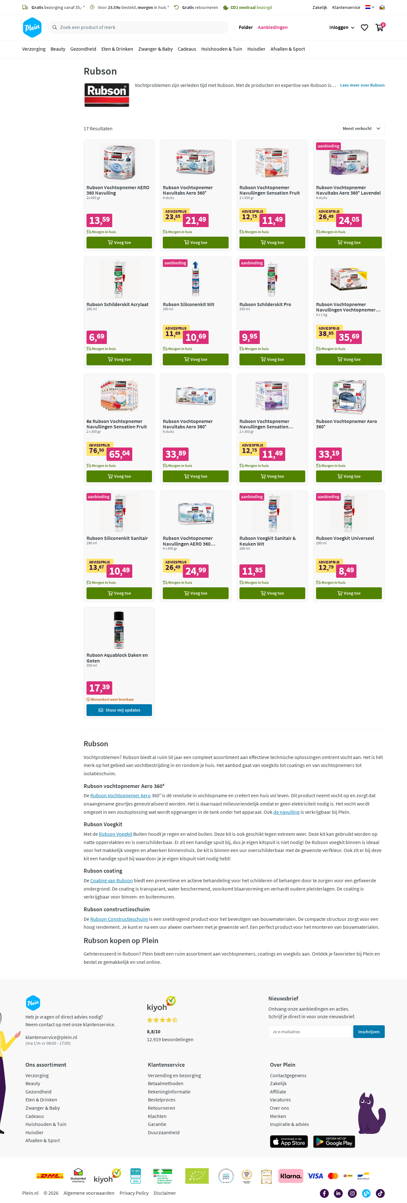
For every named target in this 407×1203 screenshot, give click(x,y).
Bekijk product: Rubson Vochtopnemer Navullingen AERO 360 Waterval (195, 546)
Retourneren (161, 1108)
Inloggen (338, 27)
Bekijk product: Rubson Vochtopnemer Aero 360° (349, 429)
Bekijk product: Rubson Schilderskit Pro (272, 312)
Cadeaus (187, 49)
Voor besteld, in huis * (133, 7)
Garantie (157, 1124)
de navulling (286, 812)
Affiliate (278, 1091)
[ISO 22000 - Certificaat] (226, 1176)
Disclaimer (165, 1193)
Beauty (58, 49)
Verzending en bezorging (174, 1075)
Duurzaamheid (164, 1132)
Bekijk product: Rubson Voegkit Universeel (349, 546)
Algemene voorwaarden (89, 1193)
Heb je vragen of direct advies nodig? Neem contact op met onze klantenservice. (70, 1020)
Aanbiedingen (273, 27)
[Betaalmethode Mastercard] (333, 1176)
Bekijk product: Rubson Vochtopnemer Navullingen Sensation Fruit (272, 195)
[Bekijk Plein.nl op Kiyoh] (107, 1176)
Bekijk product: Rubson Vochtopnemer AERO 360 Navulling (119, 195)
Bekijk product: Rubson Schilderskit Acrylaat (119, 312)
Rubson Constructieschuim (119, 919)
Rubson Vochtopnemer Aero (120, 795)
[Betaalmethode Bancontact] (363, 1176)
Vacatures (280, 1099)
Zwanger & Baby (155, 49)
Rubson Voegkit (115, 834)
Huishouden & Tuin (221, 49)
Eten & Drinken (117, 49)
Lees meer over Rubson (362, 85)
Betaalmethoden (165, 1083)
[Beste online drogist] (247, 1176)
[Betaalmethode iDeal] (348, 1176)
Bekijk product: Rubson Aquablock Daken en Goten (119, 663)
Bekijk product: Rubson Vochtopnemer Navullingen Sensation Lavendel (272, 429)
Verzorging (33, 49)
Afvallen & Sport (288, 49)
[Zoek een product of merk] (53, 27)
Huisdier (256, 49)
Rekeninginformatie (169, 1091)
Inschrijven (369, 1032)
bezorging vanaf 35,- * (58, 7)
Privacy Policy (134, 1193)
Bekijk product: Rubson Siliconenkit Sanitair (119, 546)
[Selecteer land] (370, 7)
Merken (278, 1116)
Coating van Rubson (111, 880)
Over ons (279, 1108)
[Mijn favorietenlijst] (364, 27)
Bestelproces (162, 1099)
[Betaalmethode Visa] (315, 1176)
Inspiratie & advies (289, 1124)
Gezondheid (83, 49)
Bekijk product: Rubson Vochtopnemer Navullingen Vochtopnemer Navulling (349, 312)
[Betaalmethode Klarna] (290, 1176)
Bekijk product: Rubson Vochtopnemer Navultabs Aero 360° (195, 195)
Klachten (157, 1116)
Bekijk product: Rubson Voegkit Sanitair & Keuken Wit (272, 546)
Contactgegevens (288, 1075)
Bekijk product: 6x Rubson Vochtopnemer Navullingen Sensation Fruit (119, 429)
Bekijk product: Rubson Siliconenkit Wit (195, 312)
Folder (246, 27)
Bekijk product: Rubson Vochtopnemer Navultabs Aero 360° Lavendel (349, 195)
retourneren (200, 7)
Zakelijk (320, 7)
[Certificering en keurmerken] (197, 1176)
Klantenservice (346, 7)
